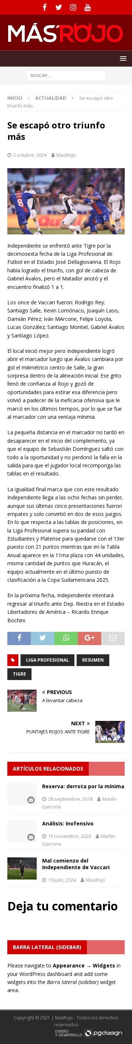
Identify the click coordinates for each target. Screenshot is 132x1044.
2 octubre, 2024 (30, 155)
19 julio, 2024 (62, 880)
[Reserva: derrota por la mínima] (22, 794)
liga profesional (47, 660)
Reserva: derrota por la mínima (83, 786)
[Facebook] (44, 7)
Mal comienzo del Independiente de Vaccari (76, 864)
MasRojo (66, 155)
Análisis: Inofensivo (68, 823)
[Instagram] (73, 7)
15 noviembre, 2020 (69, 836)
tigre (19, 674)
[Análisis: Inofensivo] (22, 831)
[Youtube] (87, 7)
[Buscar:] (66, 74)
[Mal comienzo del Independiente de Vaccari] (22, 868)
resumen (93, 660)
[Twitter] (58, 7)
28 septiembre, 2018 (70, 799)
